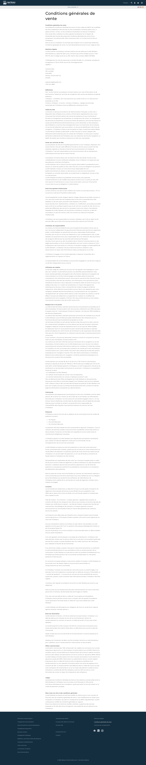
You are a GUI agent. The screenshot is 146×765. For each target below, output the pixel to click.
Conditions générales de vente (102, 722)
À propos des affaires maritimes (65, 722)
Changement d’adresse (24, 735)
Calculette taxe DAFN (62, 718)
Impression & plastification (25, 742)
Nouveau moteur (22, 732)
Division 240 (59, 725)
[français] (138, 7)
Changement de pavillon (24, 728)
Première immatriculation (25, 718)
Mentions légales (99, 718)
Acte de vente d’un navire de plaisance (28, 725)
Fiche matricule (22, 745)
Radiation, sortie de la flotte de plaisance (29, 738)
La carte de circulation (23, 748)
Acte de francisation (23, 752)
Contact (58, 735)
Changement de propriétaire (25, 722)
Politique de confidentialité (102, 725)
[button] (142, 2)
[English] (140, 7)
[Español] (143, 7)
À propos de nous (61, 732)
